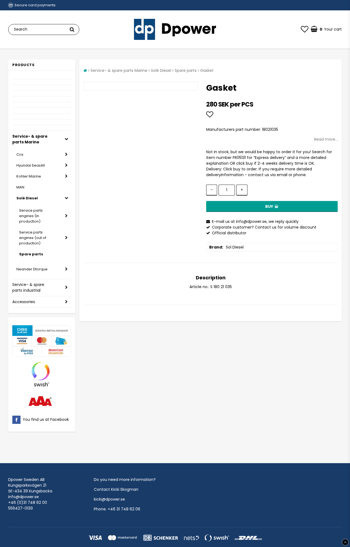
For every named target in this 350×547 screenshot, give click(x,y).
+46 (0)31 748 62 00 (27, 502)
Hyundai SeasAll (30, 165)
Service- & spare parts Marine (30, 139)
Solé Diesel (27, 198)
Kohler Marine (28, 176)
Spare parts (31, 254)
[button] (304, 29)
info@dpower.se (23, 496)
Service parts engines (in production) (31, 216)
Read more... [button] (326, 139)
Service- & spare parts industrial (28, 287)
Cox (19, 154)
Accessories (23, 301)
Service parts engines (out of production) (32, 238)
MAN (20, 187)
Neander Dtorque (32, 269)
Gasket (207, 70)
